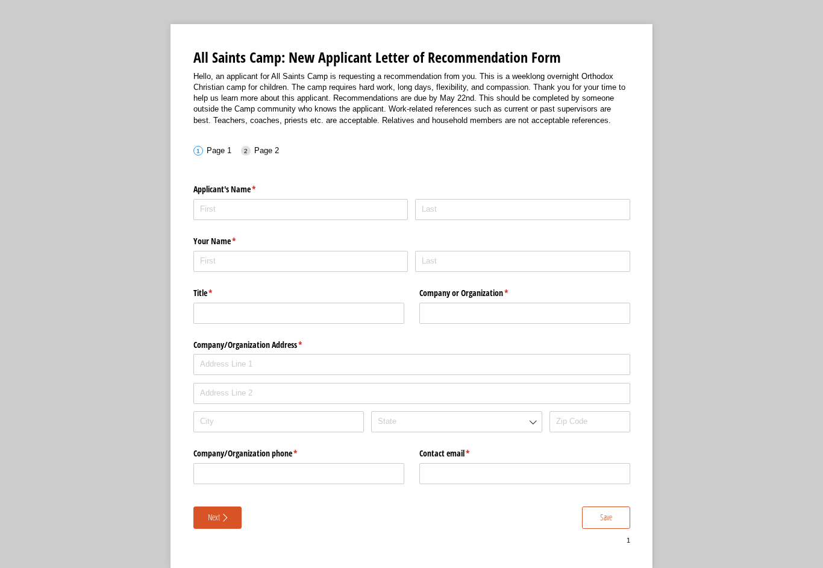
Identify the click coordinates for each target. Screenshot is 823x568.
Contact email (458, 453)
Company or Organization (478, 292)
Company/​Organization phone (259, 453)
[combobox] (456, 421)
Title (217, 292)
